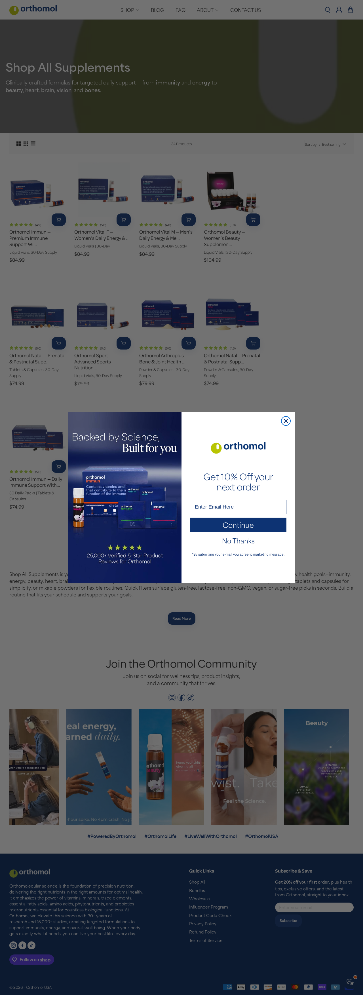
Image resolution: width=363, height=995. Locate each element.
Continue (238, 524)
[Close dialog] (285, 420)
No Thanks (238, 540)
